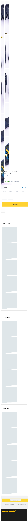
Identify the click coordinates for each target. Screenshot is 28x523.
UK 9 (23, 191)
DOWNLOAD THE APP (15, 500)
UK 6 (4, 191)
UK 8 (17, 191)
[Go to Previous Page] (1, 3)
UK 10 (4, 197)
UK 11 (10, 197)
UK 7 (10, 191)
